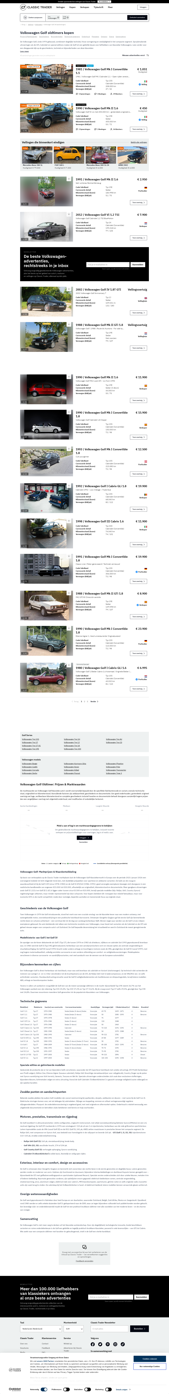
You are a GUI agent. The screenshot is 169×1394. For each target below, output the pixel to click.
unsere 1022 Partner (45, 1361)
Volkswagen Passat (72, 773)
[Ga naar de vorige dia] (24, 158)
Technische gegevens (72, 37)
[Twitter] (100, 1344)
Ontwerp (104, 37)
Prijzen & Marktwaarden (28, 37)
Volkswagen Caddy (29, 767)
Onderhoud (86, 37)
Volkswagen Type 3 (114, 773)
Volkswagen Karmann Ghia (75, 763)
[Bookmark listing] (69, 66)
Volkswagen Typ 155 (30, 739)
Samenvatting (121, 37)
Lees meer (24, 51)
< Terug (23, 24)
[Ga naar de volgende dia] (144, 158)
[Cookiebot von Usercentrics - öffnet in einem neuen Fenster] (15, 1389)
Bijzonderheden (57, 37)
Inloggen (143, 7)
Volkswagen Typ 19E (30, 749)
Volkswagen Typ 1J (72, 742)
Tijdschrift (98, 7)
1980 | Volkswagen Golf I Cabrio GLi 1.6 (101, 668)
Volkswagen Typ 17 (30, 742)
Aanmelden (137, 264)
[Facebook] (93, 1344)
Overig (111, 37)
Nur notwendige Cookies (150, 1366)
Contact (45, 1343)
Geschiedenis (44, 37)
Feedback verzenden (84, 1261)
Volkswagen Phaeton (114, 763)
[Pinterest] (108, 1344)
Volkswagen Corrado (30, 770)
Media (22, 1352)
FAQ (43, 1352)
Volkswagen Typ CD (114, 742)
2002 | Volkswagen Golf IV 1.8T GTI (98, 289)
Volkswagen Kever (71, 767)
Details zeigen (121, 1389)
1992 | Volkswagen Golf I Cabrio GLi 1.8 (101, 486)
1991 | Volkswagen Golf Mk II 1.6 (97, 179)
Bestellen (138, 1328)
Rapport (90, 66)
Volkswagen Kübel (71, 770)
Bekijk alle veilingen (139, 142)
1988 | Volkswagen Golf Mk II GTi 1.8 (99, 325)
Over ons (23, 1343)
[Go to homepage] (36, 7)
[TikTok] (123, 1344)
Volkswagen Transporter (116, 770)
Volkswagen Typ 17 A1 (31, 745)
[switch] (66, 1389)
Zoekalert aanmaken (137, 17)
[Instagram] (115, 1344)
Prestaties (95, 37)
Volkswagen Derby (29, 773)
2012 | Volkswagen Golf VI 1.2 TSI (97, 215)
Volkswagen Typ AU (114, 739)
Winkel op (68, 1343)
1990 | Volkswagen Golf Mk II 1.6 (97, 108)
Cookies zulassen (150, 1359)
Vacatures (24, 1348)
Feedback (46, 1348)
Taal (22, 1322)
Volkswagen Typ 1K (72, 745)
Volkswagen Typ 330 (72, 749)
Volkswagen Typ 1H (72, 739)
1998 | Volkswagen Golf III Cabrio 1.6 (100, 521)
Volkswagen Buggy (29, 763)
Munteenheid (70, 1322)
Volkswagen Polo (113, 767)
